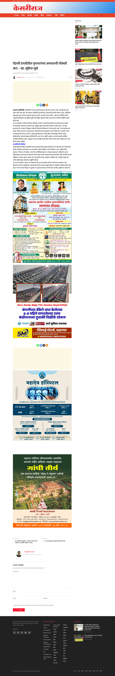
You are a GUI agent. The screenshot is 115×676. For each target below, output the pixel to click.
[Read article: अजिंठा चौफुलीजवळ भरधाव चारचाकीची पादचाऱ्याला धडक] (88, 55)
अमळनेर (55, 632)
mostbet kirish (47, 640)
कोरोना (54, 642)
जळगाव (48, 15)
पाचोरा (64, 630)
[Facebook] (40, 105)
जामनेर (54, 660)
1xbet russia (79, 37)
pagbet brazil (46, 647)
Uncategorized (80, 60)
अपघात (54, 629)
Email (15, 598)
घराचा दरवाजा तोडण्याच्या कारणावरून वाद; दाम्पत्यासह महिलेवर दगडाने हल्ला (87, 107)
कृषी (54, 640)
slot (44, 652)
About (14, 1)
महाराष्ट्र (29, 15)
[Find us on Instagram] (21, 632)
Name (15, 591)
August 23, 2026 (79, 46)
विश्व (56, 15)
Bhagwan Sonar (21, 77)
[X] (43, 105)
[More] (46, 105)
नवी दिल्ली (65, 627)
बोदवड (64, 635)
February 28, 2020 (31, 77)
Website (45, 598)
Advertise (18, 1)
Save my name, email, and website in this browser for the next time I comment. (33, 605)
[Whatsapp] (37, 105)
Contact (30, 1)
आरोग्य (54, 634)
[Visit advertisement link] (42, 533)
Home (16, 15)
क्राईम (36, 15)
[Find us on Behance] (25, 632)
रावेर (64, 653)
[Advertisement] (73, 7)
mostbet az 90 (47, 633)
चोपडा (54, 655)
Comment (16, 571)
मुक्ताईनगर (65, 646)
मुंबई (64, 648)
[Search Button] (101, 15)
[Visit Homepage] (28, 7)
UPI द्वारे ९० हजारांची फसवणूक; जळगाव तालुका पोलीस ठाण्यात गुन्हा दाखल (87, 85)
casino (45, 627)
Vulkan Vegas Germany (56, 626)
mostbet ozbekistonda (46, 643)
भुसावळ (64, 640)
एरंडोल (54, 637)
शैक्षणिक (65, 658)
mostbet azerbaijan (46, 636)
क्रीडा (42, 15)
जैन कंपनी (55, 663)
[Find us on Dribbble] (29, 632)
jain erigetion (46, 630)
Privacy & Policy (24, 1)
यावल (64, 651)
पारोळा (64, 633)
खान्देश (54, 650)
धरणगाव (65, 625)
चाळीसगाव (55, 652)
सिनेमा (62, 15)
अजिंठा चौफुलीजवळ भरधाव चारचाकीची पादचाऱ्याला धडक (88, 64)
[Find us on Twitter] (18, 632)
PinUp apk (45, 649)
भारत (23, 15)
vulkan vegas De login (47, 658)
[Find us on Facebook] (14, 632)
